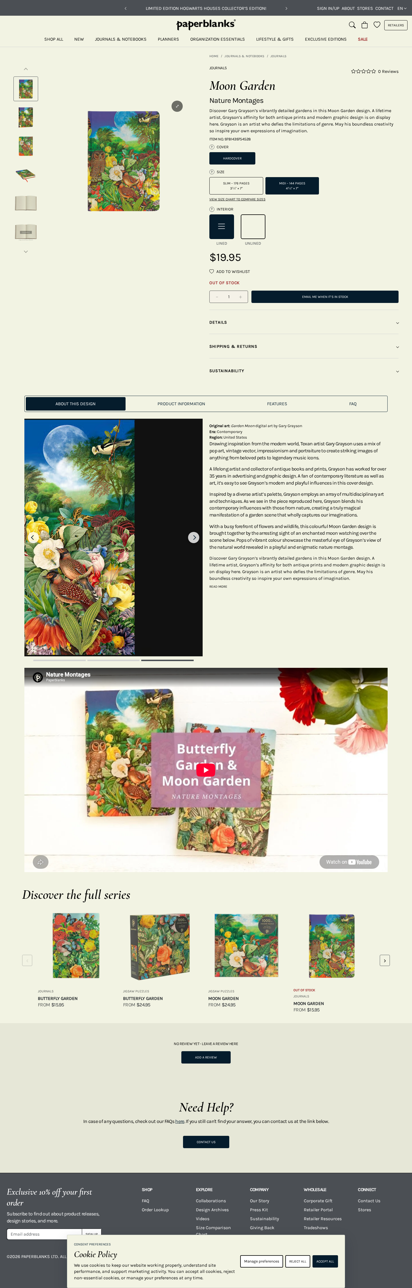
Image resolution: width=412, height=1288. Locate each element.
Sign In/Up (328, 8)
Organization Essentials (217, 39)
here (179, 1121)
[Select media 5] (25, 203)
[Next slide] (193, 537)
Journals (278, 56)
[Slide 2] (113, 660)
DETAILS (218, 322)
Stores (365, 8)
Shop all (53, 39)
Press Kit (259, 1209)
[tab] (76, 404)
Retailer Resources (323, 1218)
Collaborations (211, 1200)
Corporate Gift (318, 1200)
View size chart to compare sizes (237, 199)
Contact (384, 8)
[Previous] (125, 8)
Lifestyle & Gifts (275, 39)
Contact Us (206, 1142)
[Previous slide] (33, 537)
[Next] (286, 8)
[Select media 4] (25, 174)
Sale (363, 39)
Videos (202, 1218)
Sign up (91, 1234)
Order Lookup (155, 1209)
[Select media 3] (25, 146)
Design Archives (212, 1209)
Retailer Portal (318, 1209)
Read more (218, 587)
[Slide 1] (59, 660)
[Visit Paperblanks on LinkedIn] (374, 1260)
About (348, 8)
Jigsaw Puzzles (136, 991)
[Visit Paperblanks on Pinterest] (396, 1260)
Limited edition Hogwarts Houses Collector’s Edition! (206, 8)
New (79, 39)
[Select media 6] (25, 231)
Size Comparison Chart (213, 1231)
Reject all (297, 1261)
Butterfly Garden (58, 998)
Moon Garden (223, 998)
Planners (168, 39)
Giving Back (262, 1227)
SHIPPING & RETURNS (233, 346)
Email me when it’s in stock (325, 297)
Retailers (396, 25)
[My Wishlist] (377, 25)
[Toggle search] (352, 25)
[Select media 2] (25, 117)
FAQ (145, 1200)
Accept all (325, 1261)
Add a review (206, 1057)
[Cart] (364, 25)
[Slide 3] (167, 660)
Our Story (259, 1200)
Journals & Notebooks (121, 39)
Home (214, 56)
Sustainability (264, 1218)
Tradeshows (316, 1227)
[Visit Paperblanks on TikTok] (352, 1260)
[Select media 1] (25, 89)
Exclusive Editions (326, 39)
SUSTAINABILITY (226, 370)
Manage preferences (261, 1261)
